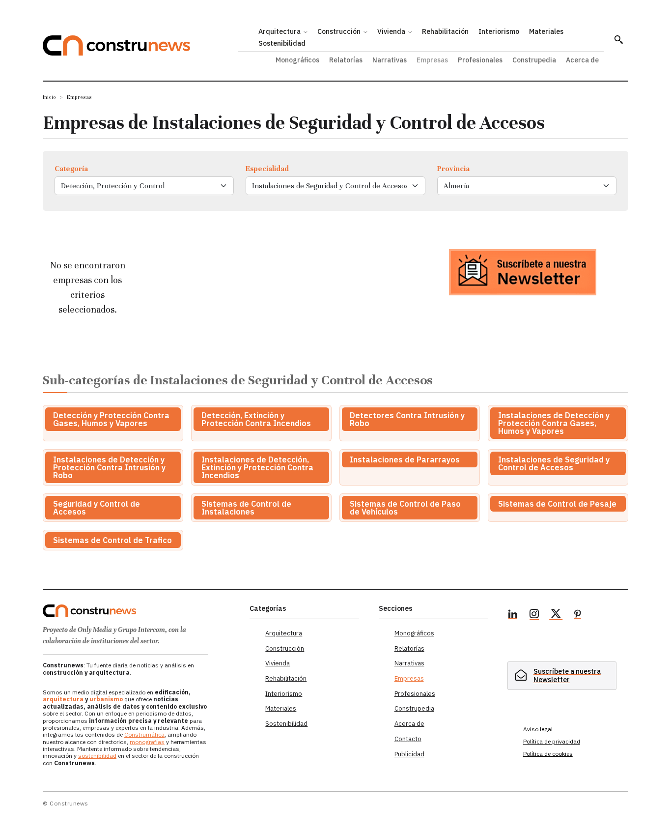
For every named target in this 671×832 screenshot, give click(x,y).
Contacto (407, 739)
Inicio (49, 97)
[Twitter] (556, 615)
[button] (618, 39)
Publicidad (409, 754)
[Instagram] (534, 615)
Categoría (71, 168)
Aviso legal (538, 729)
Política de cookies (548, 753)
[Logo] (140, 610)
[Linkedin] (513, 615)
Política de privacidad (551, 741)
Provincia (453, 168)
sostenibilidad (97, 755)
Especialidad (267, 168)
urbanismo (106, 699)
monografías (147, 742)
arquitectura (63, 699)
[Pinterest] (577, 615)
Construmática (144, 734)
